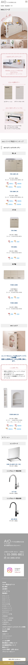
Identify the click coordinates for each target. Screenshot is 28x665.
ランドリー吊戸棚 (7, 614)
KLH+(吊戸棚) (6, 604)
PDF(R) (19, 183)
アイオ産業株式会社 (8, 2)
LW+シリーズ (6, 602)
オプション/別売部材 (8, 618)
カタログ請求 (7, 663)
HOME (2, 5)
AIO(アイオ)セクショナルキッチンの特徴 (13, 627)
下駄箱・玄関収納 (7, 620)
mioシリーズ (6, 598)
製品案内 (7, 5)
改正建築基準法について (9, 645)
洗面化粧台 (6, 622)
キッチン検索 (6, 629)
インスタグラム (14, 570)
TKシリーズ (6, 596)
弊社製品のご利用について (9, 643)
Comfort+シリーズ (7, 608)
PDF (12, 241)
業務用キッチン (7, 624)
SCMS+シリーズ (7, 606)
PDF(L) (11, 183)
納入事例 (4, 586)
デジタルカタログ (7, 636)
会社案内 (4, 589)
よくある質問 (6, 640)
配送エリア (5, 647)
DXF (18, 241)
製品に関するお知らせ (14, 659)
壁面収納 (5, 616)
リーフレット (6, 638)
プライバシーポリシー (8, 651)
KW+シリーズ (6, 600)
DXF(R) (19, 187)
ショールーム (6, 591)
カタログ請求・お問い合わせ (10, 649)
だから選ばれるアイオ (8, 584)
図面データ (6, 634)
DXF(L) (11, 187)
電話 (14, 554)
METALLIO (6, 612)
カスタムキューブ (7, 610)
